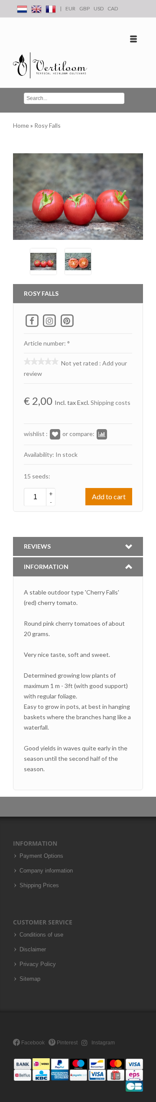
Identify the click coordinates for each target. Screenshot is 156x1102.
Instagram (102, 1043)
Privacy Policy (38, 964)
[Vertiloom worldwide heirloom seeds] (50, 65)
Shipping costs (110, 402)
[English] (36, 7)
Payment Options (41, 856)
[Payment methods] (78, 1074)
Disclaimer (33, 949)
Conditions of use (41, 935)
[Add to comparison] (102, 433)
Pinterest (66, 1043)
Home (21, 125)
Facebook (32, 1043)
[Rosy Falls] (43, 261)
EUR (70, 8)
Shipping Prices (39, 885)
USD (99, 8)
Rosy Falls (47, 125)
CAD (112, 8)
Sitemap (30, 979)
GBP (84, 8)
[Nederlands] (22, 7)
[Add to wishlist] (55, 433)
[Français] (51, 7)
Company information (46, 871)
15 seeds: (37, 476)
